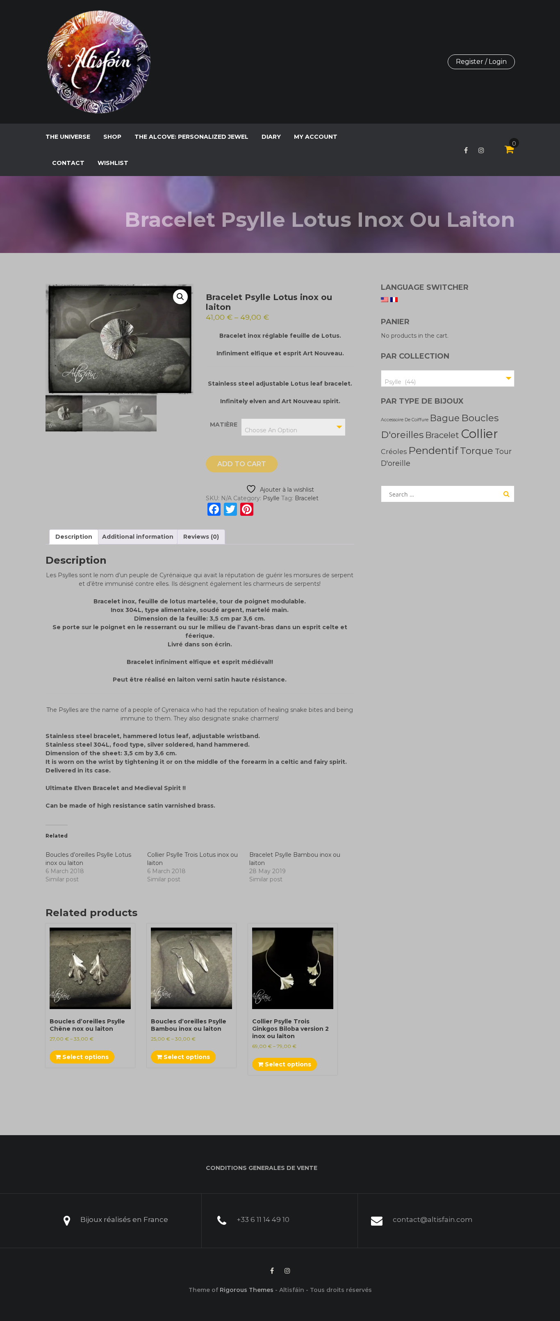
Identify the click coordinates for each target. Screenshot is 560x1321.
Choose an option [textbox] (271, 430)
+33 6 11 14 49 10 (263, 1219)
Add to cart (241, 464)
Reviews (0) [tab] (201, 536)
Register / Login (481, 61)
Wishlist (113, 163)
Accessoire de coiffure (404, 419)
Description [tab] (73, 536)
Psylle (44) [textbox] (400, 382)
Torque (476, 450)
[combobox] (293, 427)
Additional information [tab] (137, 536)
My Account (315, 136)
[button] (180, 296)
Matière (223, 424)
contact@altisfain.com (433, 1219)
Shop (112, 136)
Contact (68, 163)
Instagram (481, 150)
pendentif (433, 450)
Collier (479, 434)
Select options (85, 1057)
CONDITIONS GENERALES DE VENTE (261, 1168)
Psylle (271, 498)
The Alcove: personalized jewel (191, 136)
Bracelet (307, 498)
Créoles (394, 451)
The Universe (68, 136)
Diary (271, 136)
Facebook (466, 150)
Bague (445, 418)
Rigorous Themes (246, 1290)
